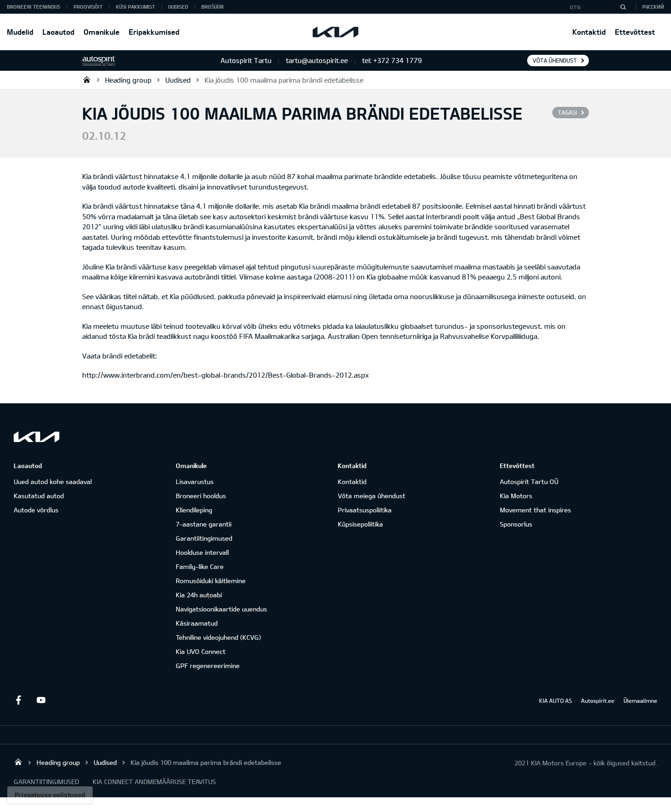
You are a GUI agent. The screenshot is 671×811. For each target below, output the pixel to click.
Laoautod (58, 31)
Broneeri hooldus (201, 496)
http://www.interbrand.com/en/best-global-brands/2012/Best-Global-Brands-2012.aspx (225, 375)
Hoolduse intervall (202, 552)
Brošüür (212, 7)
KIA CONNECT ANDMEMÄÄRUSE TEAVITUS (154, 781)
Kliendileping (194, 510)
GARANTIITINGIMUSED (46, 781)
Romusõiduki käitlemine (211, 581)
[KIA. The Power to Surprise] (36, 436)
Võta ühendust (555, 60)
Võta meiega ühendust (371, 496)
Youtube (41, 700)
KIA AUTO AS (555, 700)
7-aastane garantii (203, 524)
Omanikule (102, 31)
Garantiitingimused (204, 538)
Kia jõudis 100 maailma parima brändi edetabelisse (283, 80)
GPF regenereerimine (208, 665)
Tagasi (567, 112)
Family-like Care (200, 566)
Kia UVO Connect (200, 651)
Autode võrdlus (36, 510)
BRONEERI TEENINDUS (33, 7)
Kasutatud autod (39, 496)
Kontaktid (589, 31)
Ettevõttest (635, 31)
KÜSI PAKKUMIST (135, 7)
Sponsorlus (516, 524)
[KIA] (335, 32)
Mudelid (20, 31)
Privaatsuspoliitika (365, 510)
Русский (653, 7)
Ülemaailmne (640, 700)
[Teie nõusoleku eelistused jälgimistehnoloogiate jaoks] (50, 795)
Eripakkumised (154, 31)
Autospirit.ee (597, 700)
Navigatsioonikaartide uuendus (221, 609)
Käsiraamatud (197, 623)
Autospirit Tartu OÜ (86, 79)
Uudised (178, 7)
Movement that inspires (535, 510)
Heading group (128, 80)
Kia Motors (516, 496)
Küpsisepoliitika (360, 524)
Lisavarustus (195, 481)
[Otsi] (623, 7)
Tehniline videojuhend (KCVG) (218, 637)
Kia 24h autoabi (199, 595)
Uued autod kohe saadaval (53, 481)
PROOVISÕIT (88, 7)
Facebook (18, 700)
